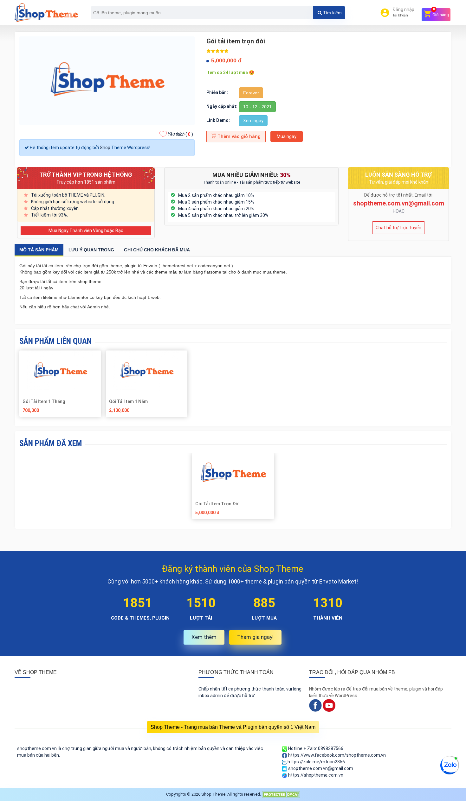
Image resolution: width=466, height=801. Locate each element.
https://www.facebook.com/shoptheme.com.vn (336, 755)
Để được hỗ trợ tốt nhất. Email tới (398, 195)
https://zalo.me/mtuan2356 (316, 761)
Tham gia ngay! (255, 637)
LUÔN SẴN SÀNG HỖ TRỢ (398, 174)
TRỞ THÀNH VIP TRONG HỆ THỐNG (85, 174)
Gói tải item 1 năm (128, 401)
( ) (180, 134)
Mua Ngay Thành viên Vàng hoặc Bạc (86, 230)
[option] (233, 488)
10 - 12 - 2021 (257, 106)
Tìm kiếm (332, 12)
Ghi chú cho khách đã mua (157, 249)
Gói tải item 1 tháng (44, 401)
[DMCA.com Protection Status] (281, 794)
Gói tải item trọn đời (217, 503)
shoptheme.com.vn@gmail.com (398, 203)
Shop (105, 147)
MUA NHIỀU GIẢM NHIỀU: (251, 175)
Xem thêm (204, 637)
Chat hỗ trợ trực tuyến (398, 227)
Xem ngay (253, 120)
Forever (251, 92)
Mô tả (39, 249)
